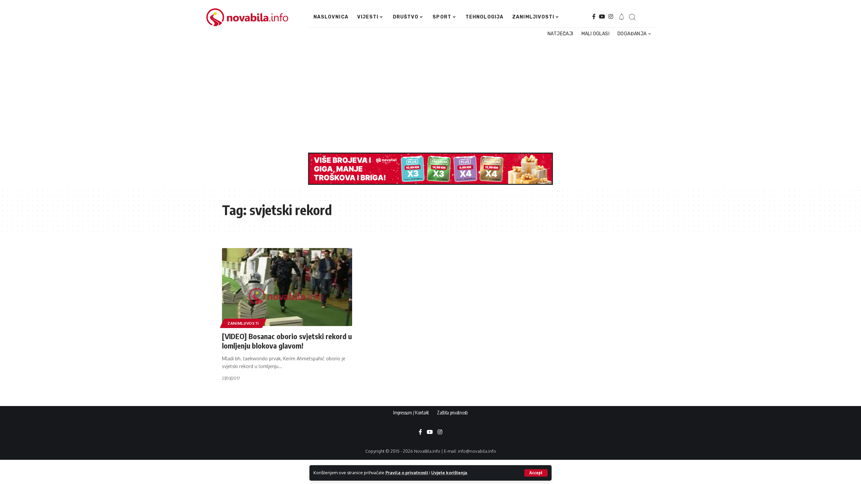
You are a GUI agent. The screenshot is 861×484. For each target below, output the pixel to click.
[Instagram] (611, 16)
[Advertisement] (425, 95)
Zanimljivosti (243, 323)
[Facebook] (594, 16)
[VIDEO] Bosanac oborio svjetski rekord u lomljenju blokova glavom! (287, 341)
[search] (632, 17)
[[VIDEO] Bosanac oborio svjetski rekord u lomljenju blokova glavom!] (287, 287)
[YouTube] (602, 16)
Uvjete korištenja (449, 472)
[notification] (621, 17)
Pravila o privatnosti (406, 472)
